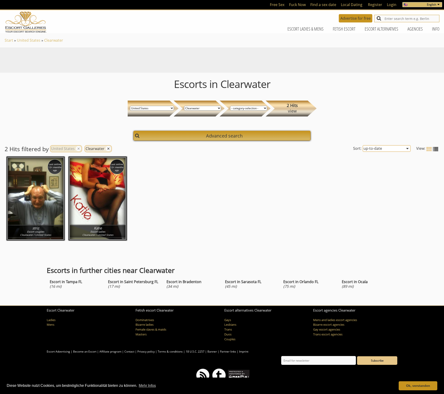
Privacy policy (146, 351)
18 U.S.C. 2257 (195, 351)
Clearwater (53, 40)
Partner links (228, 351)
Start (9, 40)
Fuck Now (297, 4)
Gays (227, 320)
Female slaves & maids (151, 329)
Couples (229, 339)
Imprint (243, 351)
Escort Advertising (58, 351)
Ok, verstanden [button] (418, 386)
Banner (212, 351)
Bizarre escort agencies (328, 325)
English (431, 4)
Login (391, 4)
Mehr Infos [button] (147, 386)
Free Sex (277, 4)
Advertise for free (355, 18)
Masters (141, 334)
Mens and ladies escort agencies (335, 320)
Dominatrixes (145, 320)
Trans (228, 329)
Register (375, 4)
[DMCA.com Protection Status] (238, 375)
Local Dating (351, 4)
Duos (227, 334)
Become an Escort (84, 351)
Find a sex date (323, 4)
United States (28, 40)
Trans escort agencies (327, 334)
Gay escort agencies (326, 329)
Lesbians (230, 325)
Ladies (51, 320)
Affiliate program (110, 351)
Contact (129, 351)
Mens (50, 325)
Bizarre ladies (145, 325)
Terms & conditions (170, 351)
